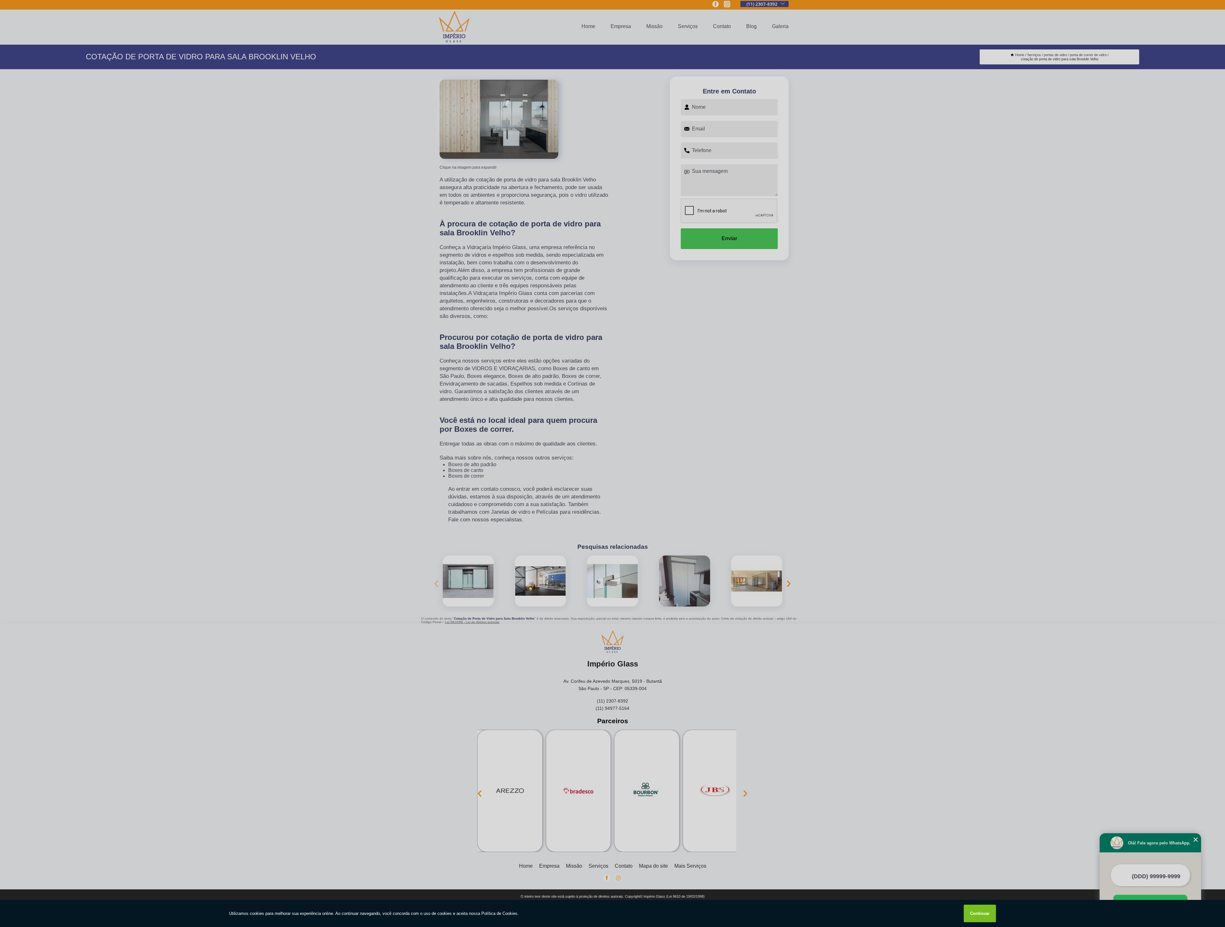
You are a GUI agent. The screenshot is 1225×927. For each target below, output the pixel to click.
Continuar (980, 913)
